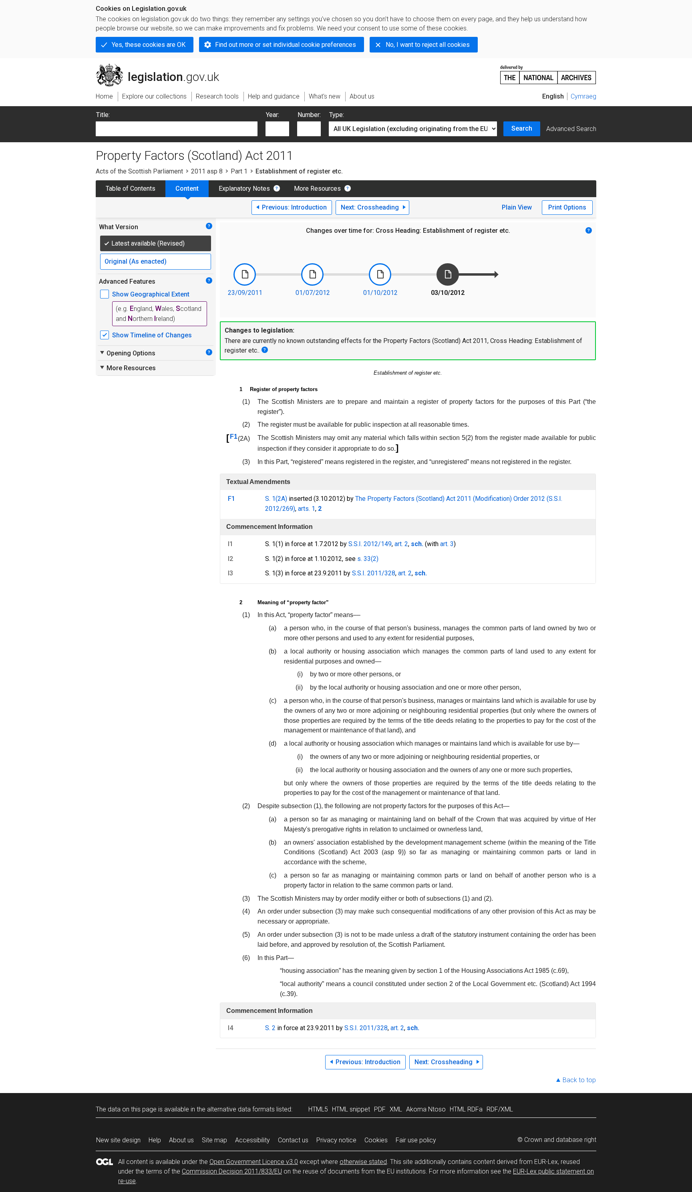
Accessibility (252, 1140)
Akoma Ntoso (426, 1109)
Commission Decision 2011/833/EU (232, 1171)
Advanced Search (571, 129)
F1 (233, 436)
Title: (103, 115)
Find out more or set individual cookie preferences (285, 44)
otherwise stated (363, 1162)
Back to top (579, 1080)
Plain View (517, 207)
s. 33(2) (367, 559)
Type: (336, 115)
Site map (214, 1140)
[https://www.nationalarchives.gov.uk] (548, 71)
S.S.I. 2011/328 (373, 573)
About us (181, 1140)
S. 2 (270, 1028)
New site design (118, 1140)
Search (521, 128)
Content (187, 188)
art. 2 (401, 544)
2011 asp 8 (207, 171)
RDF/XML (500, 1109)
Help (155, 1140)
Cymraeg (583, 96)
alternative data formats (241, 1109)
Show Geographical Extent (150, 294)
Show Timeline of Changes (152, 335)
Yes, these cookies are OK (148, 44)
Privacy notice (336, 1140)
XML (396, 1109)
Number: (309, 115)
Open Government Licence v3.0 (253, 1162)
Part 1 (239, 171)
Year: (272, 115)
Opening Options (127, 353)
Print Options (567, 207)
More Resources (317, 188)
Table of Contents (130, 188)
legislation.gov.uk (162, 67)
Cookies (376, 1140)
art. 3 (447, 544)
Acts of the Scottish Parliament (139, 171)
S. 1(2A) (276, 498)
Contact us (293, 1140)
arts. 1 (306, 508)
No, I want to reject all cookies (428, 44)
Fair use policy (416, 1140)
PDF (380, 1109)
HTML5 (318, 1109)
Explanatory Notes (244, 188)
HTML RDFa (466, 1109)
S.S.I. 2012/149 (370, 544)
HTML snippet (351, 1109)
